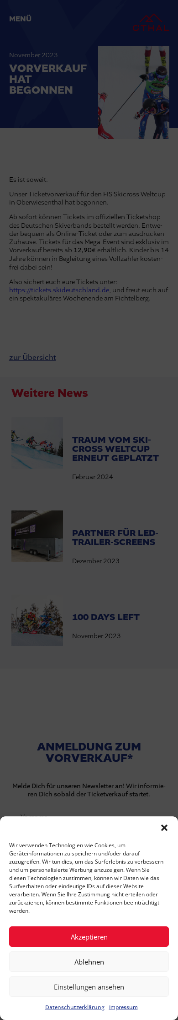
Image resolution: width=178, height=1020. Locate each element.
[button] (164, 827)
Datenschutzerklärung (75, 1007)
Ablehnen (89, 961)
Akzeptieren (89, 936)
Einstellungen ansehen (89, 986)
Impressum (123, 1007)
